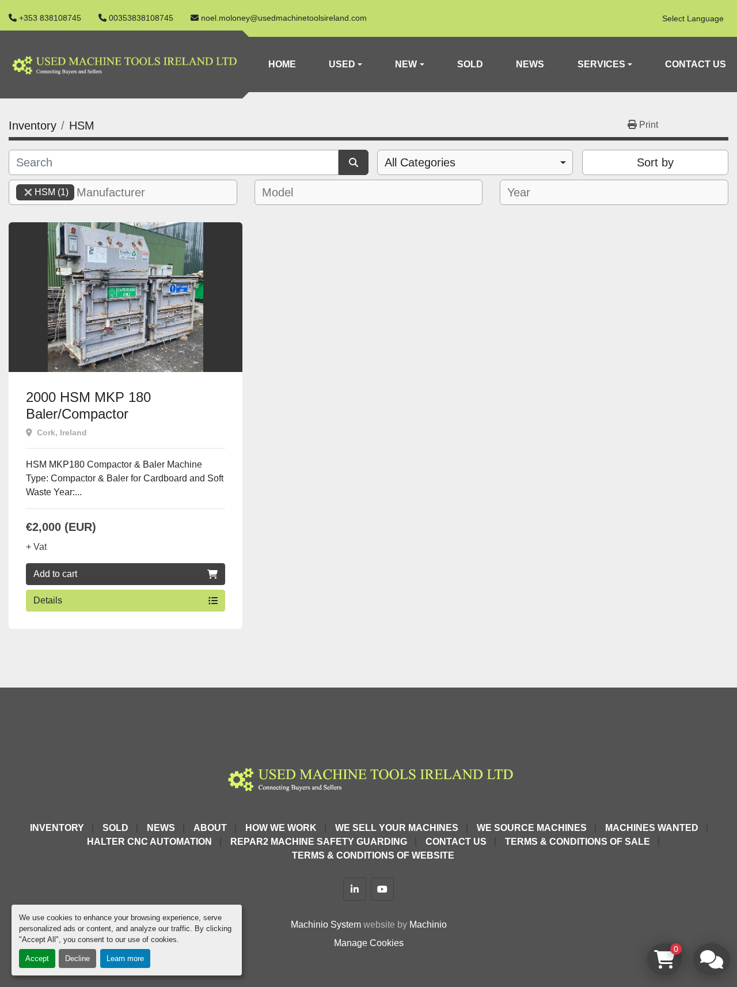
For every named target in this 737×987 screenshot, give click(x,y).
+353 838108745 (50, 17)
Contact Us (695, 64)
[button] (345, 64)
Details (47, 600)
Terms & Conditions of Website (373, 855)
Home (282, 64)
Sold (470, 64)
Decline (77, 958)
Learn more (125, 958)
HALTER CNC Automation (149, 841)
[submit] (353, 162)
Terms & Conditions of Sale (577, 841)
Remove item (28, 192)
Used (342, 64)
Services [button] (601, 64)
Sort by (655, 162)
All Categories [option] (420, 162)
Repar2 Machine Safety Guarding (318, 841)
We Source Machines (532, 828)
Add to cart (55, 574)
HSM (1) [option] (42, 192)
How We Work (281, 828)
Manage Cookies (369, 943)
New (406, 64)
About (210, 828)
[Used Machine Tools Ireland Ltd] (368, 778)
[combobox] (475, 162)
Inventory (57, 828)
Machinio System (326, 924)
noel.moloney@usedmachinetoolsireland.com (284, 17)
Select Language (693, 18)
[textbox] (118, 192)
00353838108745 (141, 17)
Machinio (428, 924)
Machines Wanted (651, 828)
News (530, 64)
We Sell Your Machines (396, 828)
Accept (37, 958)
